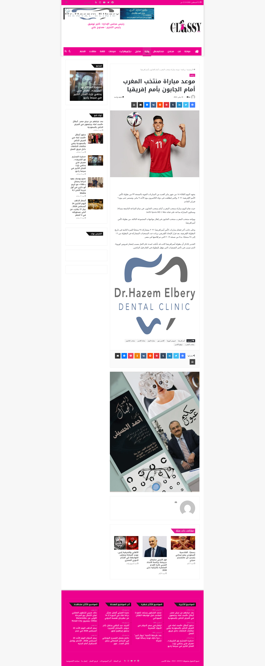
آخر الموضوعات (106, 661)
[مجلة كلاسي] (186, 26)
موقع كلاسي (178, 344)
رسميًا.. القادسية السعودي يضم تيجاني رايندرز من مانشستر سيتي (185, 556)
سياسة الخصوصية (73, 661)
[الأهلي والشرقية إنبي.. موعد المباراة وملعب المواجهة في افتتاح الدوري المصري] (126, 543)
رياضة (147, 51)
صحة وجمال (158, 51)
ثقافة (102, 51)
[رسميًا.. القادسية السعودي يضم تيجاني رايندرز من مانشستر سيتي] (183, 543)
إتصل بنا (84, 661)
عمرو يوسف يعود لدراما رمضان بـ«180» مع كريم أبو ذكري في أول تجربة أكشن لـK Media (78, 186)
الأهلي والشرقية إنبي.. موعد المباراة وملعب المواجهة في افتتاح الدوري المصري (127, 556)
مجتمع (171, 51)
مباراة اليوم (151, 341)
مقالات (92, 51)
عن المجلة (117, 661)
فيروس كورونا (171, 341)
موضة (187, 51)
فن (179, 51)
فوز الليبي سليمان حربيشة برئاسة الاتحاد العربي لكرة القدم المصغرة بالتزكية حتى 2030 (157, 565)
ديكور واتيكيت (125, 51)
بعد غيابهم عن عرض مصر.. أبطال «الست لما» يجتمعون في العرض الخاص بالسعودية (88, 124)
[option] (86, 85)
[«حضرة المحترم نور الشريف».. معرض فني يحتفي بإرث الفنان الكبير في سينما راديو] (95, 160)
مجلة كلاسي (141, 341)
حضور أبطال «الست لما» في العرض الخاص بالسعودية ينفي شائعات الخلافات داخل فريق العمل (78, 142)
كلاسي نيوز (160, 341)
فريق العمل (93, 661)
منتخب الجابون (130, 341)
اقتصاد (82, 51)
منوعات (112, 51)
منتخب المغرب (189, 344)
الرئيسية (190, 70)
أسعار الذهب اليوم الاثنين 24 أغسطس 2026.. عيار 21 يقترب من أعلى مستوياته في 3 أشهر (78, 208)
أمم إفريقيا (181, 341)
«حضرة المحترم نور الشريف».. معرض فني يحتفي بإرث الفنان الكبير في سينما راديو (88, 92)
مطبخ (138, 51)
